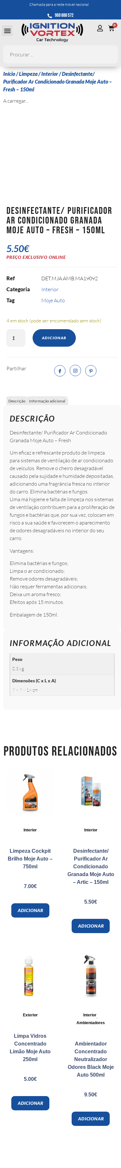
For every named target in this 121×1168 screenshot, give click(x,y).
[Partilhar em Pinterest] (91, 370)
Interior (49, 74)
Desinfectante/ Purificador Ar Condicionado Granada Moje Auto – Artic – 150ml (90, 866)
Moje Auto (53, 300)
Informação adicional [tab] (47, 401)
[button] (7, 30)
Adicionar (54, 337)
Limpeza (28, 74)
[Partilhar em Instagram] (75, 370)
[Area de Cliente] (101, 28)
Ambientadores (90, 1023)
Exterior (30, 1015)
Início (9, 74)
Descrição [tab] (16, 401)
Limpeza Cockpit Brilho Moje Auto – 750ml (30, 858)
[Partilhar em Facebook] (60, 370)
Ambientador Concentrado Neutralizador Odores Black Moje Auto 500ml (91, 1059)
